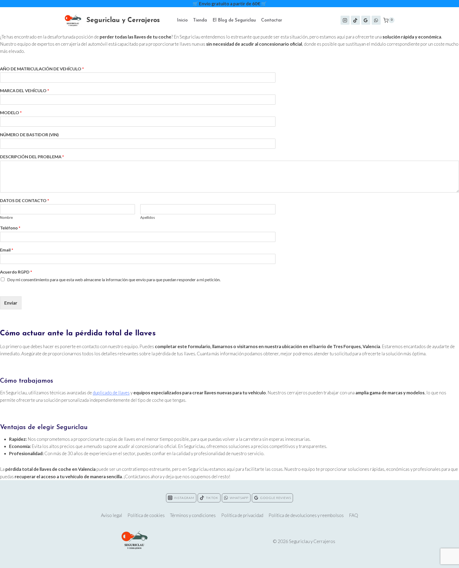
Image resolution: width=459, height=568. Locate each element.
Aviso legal (111, 515)
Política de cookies (146, 515)
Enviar (10, 303)
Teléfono (10, 227)
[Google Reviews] (365, 20)
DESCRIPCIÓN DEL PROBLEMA (32, 156)
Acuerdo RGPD (16, 271)
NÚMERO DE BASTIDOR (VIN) (29, 134)
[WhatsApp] (376, 20)
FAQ (353, 515)
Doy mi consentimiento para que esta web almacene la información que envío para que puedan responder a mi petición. (113, 279)
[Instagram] (345, 20)
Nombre (6, 217)
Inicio (182, 20)
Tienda (200, 20)
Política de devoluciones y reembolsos (306, 515)
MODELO (11, 112)
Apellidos (147, 217)
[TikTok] (355, 20)
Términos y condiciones (193, 515)
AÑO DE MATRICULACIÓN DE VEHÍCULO (42, 68)
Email (6, 249)
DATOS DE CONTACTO (24, 200)
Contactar (271, 20)
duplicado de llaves (111, 392)
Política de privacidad (242, 515)
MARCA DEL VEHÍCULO (24, 90)
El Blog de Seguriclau (234, 20)
